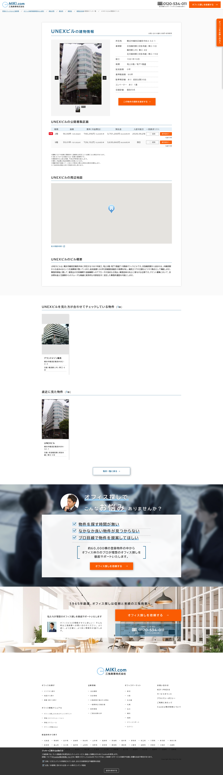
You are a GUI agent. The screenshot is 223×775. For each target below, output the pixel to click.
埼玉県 (143, 740)
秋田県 (85, 740)
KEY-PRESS (163, 690)
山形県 (94, 740)
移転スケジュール (50, 722)
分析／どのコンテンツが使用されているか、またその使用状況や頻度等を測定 (72, 761)
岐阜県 (104, 745)
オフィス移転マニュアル (52, 708)
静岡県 (114, 745)
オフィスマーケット (133, 685)
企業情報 (92, 685)
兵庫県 (172, 745)
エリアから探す (49, 691)
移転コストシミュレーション (54, 718)
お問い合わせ (163, 685)
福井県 (75, 745)
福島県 (104, 740)
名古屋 (129, 700)
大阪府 (162, 745)
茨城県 (114, 740)
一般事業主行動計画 (97, 704)
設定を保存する (111, 770)
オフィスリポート (133, 722)
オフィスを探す (48, 685)
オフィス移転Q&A (51, 727)
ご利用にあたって (165, 702)
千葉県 (152, 740)
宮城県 (75, 740)
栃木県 (123, 740)
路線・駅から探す (50, 700)
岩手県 (65, 740)
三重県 (133, 745)
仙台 (129, 709)
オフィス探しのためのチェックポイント (58, 713)
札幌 (129, 704)
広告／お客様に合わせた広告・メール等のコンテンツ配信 (65, 765)
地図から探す (49, 695)
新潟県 (46, 745)
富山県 (56, 745)
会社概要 (93, 691)
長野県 (94, 745)
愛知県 (123, 745)
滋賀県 (143, 745)
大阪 (129, 695)
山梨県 (85, 745)
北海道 (46, 740)
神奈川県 (173, 740)
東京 (129, 691)
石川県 (65, 745)
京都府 (152, 745)
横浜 (129, 713)
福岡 (129, 717)
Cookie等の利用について (62, 757)
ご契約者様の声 (96, 713)
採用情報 (93, 709)
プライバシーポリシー (166, 698)
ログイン (130, 726)
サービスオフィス (164, 694)
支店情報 (93, 695)
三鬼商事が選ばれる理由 (99, 700)
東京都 (162, 740)
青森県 (56, 740)
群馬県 (133, 740)
